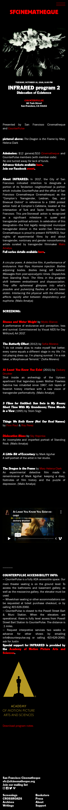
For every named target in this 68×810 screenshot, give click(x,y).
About (40, 802)
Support (41, 805)
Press (39, 798)
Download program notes (18, 726)
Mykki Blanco (49, 322)
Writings (8, 805)
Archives (8, 802)
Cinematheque (50, 153)
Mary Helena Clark (51, 468)
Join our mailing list (15, 784)
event (30, 168)
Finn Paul (12, 425)
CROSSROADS (12, 798)
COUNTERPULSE (34, 100)
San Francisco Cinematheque (21, 778)
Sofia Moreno (50, 344)
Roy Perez (27, 425)
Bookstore (42, 795)
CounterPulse (16, 128)
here (39, 165)
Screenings (10, 795)
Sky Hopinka (37, 436)
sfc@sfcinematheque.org (19, 781)
